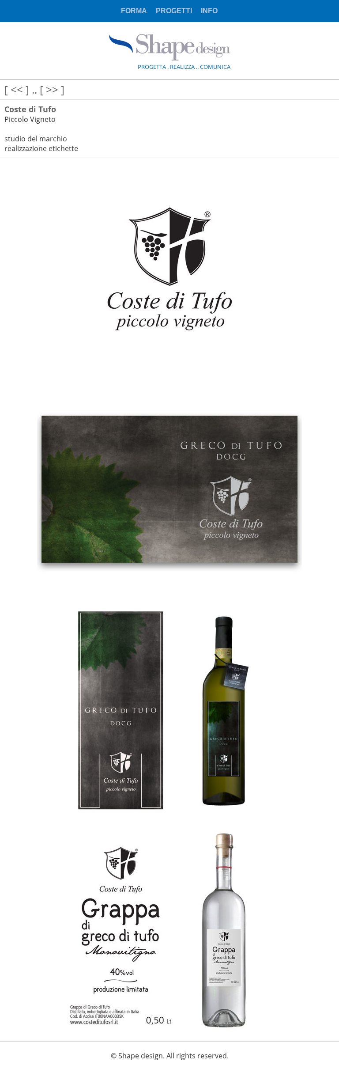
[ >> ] (52, 89)
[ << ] (16, 89)
